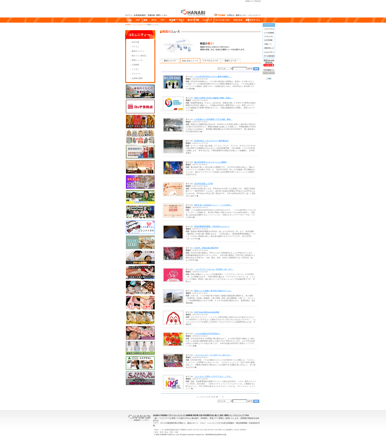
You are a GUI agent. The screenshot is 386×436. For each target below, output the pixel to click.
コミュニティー (139, 25)
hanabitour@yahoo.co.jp (215, 434)
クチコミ (135, 47)
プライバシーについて (176, 415)
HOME (128, 25)
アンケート (136, 74)
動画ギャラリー (138, 51)
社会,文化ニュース (190, 61)
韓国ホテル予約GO (253, 1)
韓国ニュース (137, 60)
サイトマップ (239, 415)
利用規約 (164, 415)
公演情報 (135, 65)
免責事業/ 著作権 (192, 415)
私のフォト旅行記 (139, 56)
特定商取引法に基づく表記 (213, 415)
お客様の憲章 (137, 78)
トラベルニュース (210, 61)
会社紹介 (156, 415)
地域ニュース (230, 61)
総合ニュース (170, 61)
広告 (200, 415)
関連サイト (229, 415)
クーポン (135, 69)
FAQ (247, 415)
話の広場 (135, 42)
